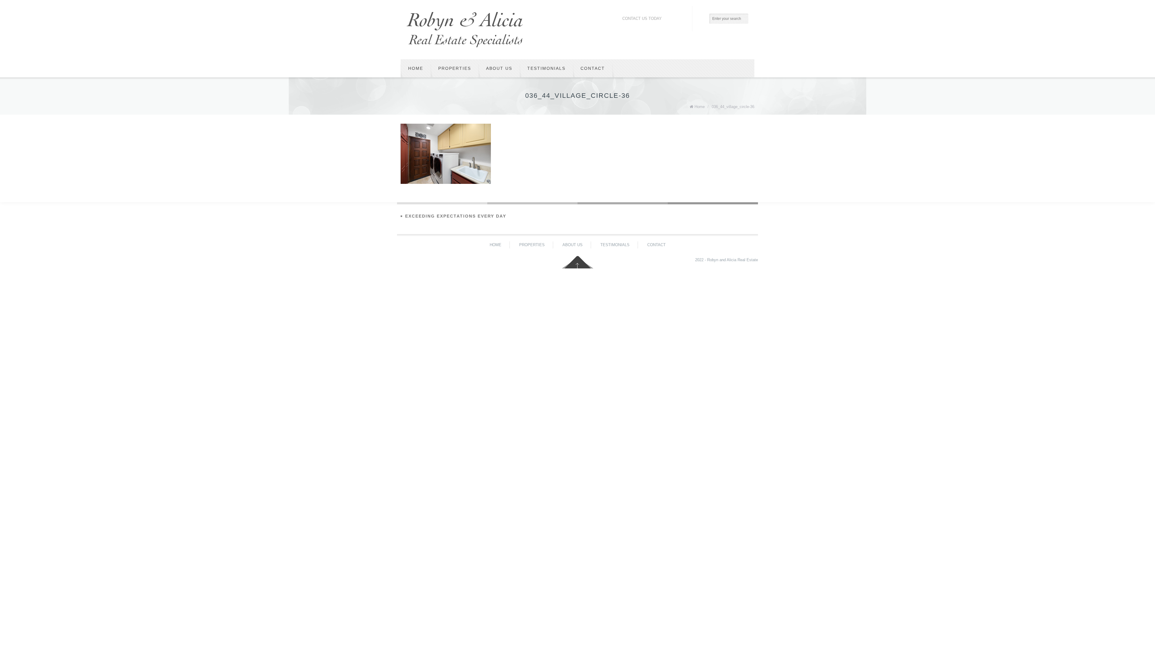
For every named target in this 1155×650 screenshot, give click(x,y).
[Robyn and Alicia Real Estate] (465, 29)
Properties (454, 68)
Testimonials (546, 68)
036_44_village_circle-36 (733, 106)
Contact (593, 68)
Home (415, 68)
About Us (499, 68)
